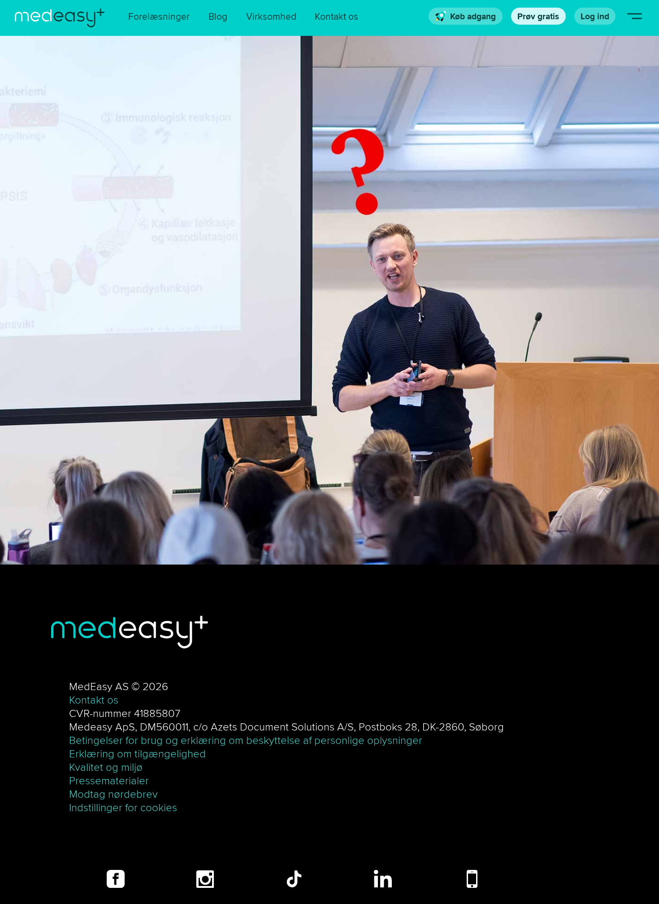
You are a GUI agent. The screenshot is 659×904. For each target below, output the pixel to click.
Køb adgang (473, 16)
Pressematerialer (109, 780)
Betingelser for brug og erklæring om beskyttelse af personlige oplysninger (245, 740)
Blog (217, 16)
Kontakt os (336, 16)
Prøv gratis (538, 16)
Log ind (595, 16)
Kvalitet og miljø (106, 766)
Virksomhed (271, 16)
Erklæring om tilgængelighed (137, 753)
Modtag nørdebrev (113, 793)
